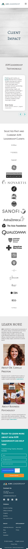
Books (4, 532)
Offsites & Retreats (7, 510)
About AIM (18, 527)
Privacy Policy (14, 544)
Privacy (17, 530)
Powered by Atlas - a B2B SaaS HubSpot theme (14, 547)
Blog (4, 530)
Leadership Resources (8, 527)
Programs (5, 513)
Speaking (5, 515)
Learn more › (20, 379)
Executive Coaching (7, 508)
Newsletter (5, 535)
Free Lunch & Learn (7, 518)
